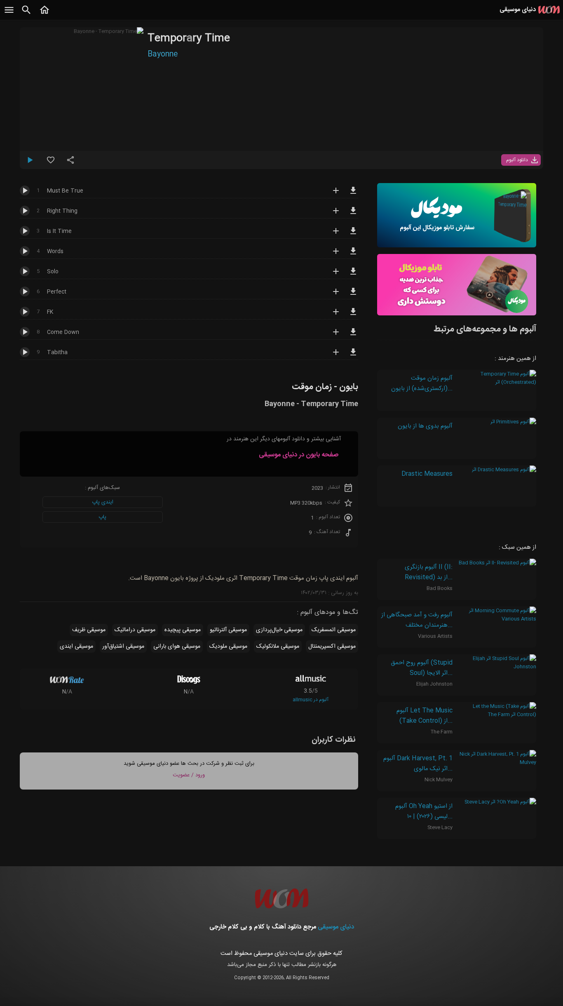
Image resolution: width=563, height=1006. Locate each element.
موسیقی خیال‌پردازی (279, 630)
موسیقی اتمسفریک (334, 630)
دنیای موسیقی (336, 927)
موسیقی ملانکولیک (277, 646)
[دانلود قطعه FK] (353, 315)
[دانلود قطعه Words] (353, 255)
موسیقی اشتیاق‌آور (123, 646)
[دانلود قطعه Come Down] (353, 335)
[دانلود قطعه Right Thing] (353, 214)
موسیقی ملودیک (228, 646)
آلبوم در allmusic (310, 700)
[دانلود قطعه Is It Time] (353, 234)
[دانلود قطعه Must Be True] (353, 194)
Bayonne (163, 54)
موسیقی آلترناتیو (228, 630)
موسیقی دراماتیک (135, 630)
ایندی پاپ (102, 502)
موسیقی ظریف (89, 630)
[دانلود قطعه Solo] (353, 275)
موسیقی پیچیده (182, 630)
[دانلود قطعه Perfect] (353, 295)
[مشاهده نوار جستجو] (26, 14)
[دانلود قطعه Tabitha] (353, 356)
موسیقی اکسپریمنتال (332, 646)
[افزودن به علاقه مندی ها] (50, 163)
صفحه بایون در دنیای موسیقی (298, 455)
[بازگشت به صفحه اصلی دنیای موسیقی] (44, 14)
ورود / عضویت (189, 775)
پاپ (102, 517)
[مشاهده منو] (9, 14)
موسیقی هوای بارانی (176, 646)
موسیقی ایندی (76, 646)
